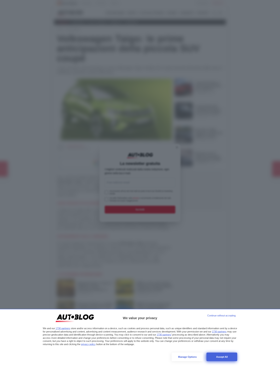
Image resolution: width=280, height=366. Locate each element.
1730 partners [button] (63, 328)
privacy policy (88, 344)
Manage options (187, 356)
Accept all (222, 356)
